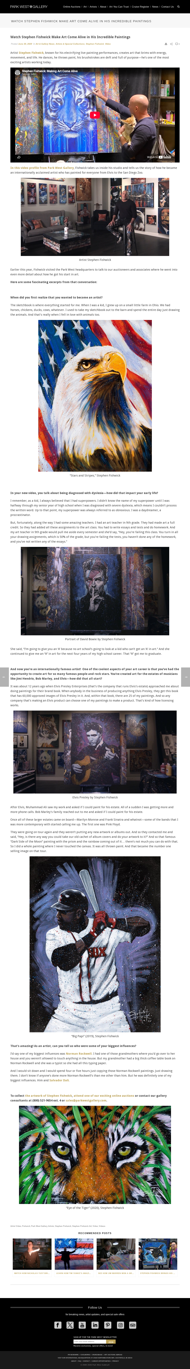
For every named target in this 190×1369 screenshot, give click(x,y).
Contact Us (167, 6)
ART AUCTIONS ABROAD (113, 1355)
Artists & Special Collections (70, 44)
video (95, 1226)
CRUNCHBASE (97, 1355)
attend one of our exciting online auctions (104, 1095)
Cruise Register (140, 6)
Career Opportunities (101, 1361)
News (155, 6)
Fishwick (26, 1226)
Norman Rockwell (79, 1053)
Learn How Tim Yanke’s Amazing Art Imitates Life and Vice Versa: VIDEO (75, 1273)
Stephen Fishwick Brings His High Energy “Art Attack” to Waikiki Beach (158, 1273)
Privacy (115, 1361)
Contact (86, 1361)
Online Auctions (71, 6)
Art (85, 6)
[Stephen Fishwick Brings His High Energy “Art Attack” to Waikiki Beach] (158, 1254)
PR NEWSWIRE (73, 1355)
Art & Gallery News (45, 44)
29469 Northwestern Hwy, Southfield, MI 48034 (112, 1358)
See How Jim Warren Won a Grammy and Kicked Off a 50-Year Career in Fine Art (116, 1273)
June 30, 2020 (25, 44)
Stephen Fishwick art (82, 1226)
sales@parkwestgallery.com (86, 1100)
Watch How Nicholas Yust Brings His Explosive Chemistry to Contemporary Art (33, 1273)
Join (110, 1342)
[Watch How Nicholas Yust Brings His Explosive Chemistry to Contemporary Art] (32, 1254)
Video (108, 44)
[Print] (166, 44)
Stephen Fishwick (95, 44)
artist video (15, 1226)
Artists (93, 6)
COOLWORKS (85, 1355)
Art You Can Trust (119, 6)
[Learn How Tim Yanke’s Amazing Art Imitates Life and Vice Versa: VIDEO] (74, 1254)
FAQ (79, 1361)
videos (102, 1226)
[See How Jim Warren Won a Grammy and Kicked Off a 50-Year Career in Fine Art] (116, 1254)
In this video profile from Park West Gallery (42, 168)
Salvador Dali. (59, 1080)
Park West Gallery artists (42, 1226)
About (103, 6)
